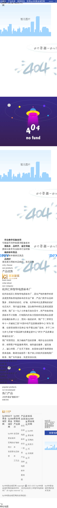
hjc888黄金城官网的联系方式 (30, 440)
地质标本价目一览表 (23, 444)
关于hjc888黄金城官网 (11, 421)
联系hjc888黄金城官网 (31, 420)
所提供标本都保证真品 (12, 255)
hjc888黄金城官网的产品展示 (17, 421)
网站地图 (4, 506)
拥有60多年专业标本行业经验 (16, 249)
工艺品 (16, 461)
